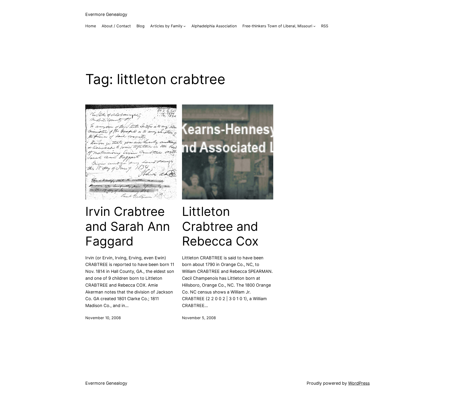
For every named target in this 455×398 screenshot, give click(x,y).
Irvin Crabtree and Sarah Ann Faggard (127, 226)
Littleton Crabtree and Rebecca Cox (220, 226)
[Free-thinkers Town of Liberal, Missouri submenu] (314, 26)
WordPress (359, 383)
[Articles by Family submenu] (184, 26)
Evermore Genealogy (106, 14)
